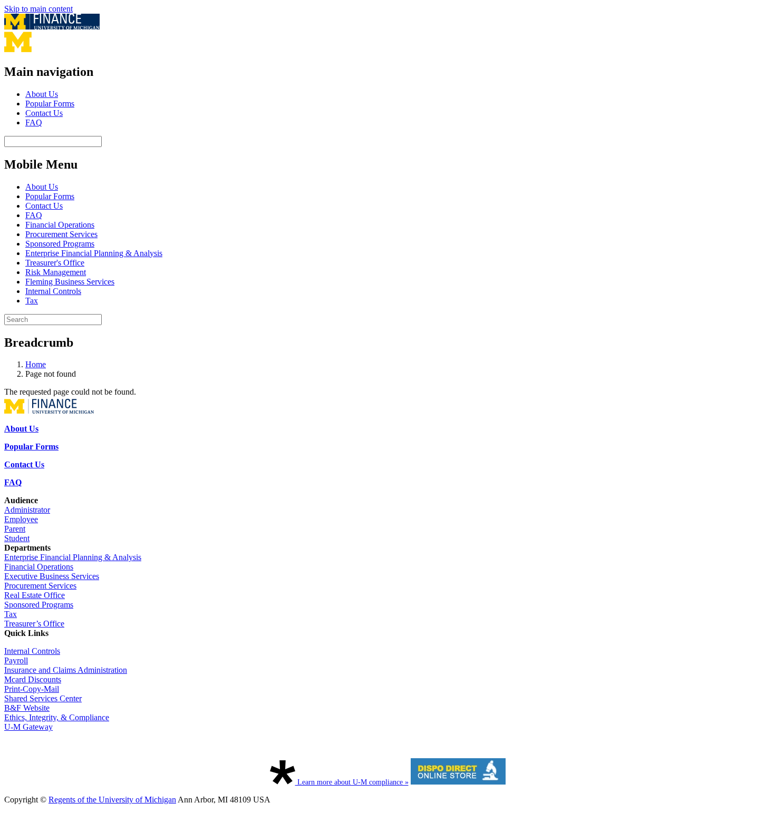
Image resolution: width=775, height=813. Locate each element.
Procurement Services (61, 234)
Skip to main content (38, 8)
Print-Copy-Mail (31, 688)
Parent (14, 528)
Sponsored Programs (59, 243)
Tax (31, 300)
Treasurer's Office (54, 262)
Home (35, 364)
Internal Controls (53, 291)
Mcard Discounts (32, 679)
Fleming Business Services (69, 281)
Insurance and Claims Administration (65, 669)
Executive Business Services (51, 576)
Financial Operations (59, 224)
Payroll (16, 660)
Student (17, 538)
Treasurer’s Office (34, 623)
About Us (41, 94)
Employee (21, 519)
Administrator (27, 509)
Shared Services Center (43, 698)
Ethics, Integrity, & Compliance (56, 717)
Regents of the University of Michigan (112, 799)
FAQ (33, 122)
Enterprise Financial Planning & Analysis (93, 253)
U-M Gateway (28, 726)
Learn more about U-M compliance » (352, 782)
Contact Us (44, 113)
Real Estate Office (34, 595)
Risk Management (55, 272)
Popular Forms (49, 103)
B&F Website (27, 707)
